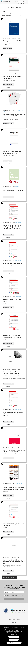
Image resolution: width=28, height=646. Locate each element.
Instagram (14, 622)
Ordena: (3, 15)
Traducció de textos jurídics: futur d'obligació (13, 525)
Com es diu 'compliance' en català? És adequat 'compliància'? (13, 488)
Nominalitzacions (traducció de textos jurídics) (12, 264)
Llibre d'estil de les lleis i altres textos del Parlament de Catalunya (14, 562)
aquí (16, 634)
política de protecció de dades (17, 595)
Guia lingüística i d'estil (12, 41)
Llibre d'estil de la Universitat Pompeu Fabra (12, 78)
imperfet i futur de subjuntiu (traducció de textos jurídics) (12, 336)
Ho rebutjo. (14, 639)
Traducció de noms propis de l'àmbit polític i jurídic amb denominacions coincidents (12, 227)
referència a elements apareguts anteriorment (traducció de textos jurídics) (13, 414)
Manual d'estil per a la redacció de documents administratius (13, 373)
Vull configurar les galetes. (14, 642)
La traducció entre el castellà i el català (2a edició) (13, 153)
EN (15, 2)
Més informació (7, 51)
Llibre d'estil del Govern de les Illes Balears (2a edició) (14, 451)
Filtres (4, 11)
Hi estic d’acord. (14, 636)
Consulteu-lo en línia (8, 84)
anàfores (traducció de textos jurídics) (12, 300)
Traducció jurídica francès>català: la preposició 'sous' (14, 115)
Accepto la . (14, 595)
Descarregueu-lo (8, 48)
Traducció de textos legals (13, 191)
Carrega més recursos (9, 577)
